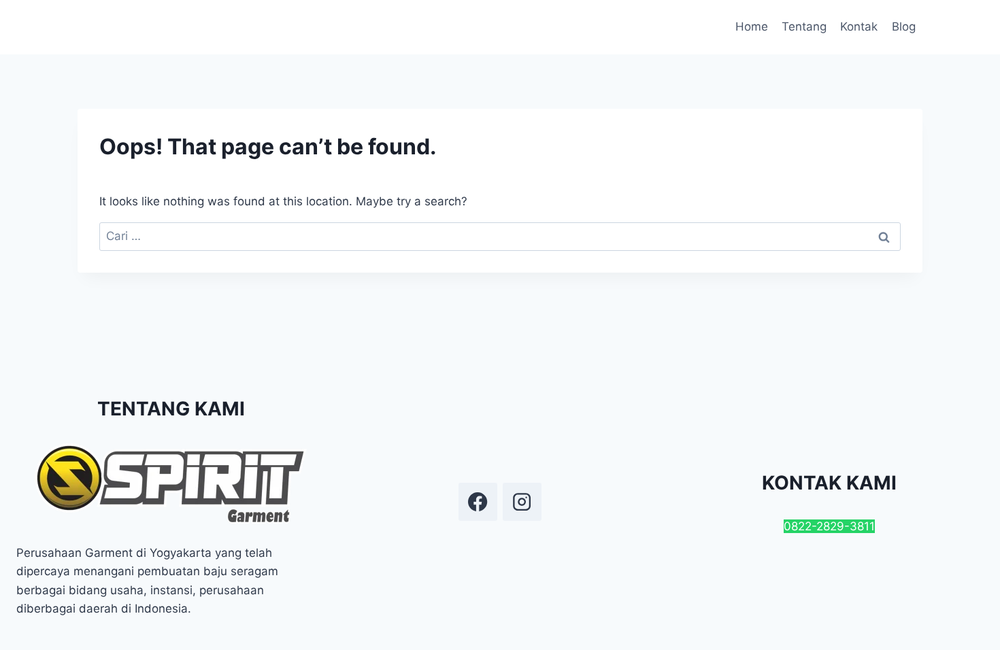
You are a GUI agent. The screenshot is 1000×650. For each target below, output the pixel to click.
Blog (904, 26)
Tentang (804, 26)
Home (751, 26)
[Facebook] (478, 502)
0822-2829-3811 (829, 526)
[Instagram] (522, 502)
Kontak (859, 26)
